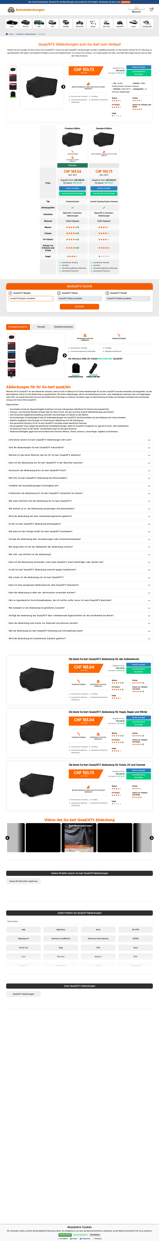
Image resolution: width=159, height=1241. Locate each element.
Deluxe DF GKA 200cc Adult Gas (23, 881)
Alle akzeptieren (65, 1235)
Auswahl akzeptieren (80, 1235)
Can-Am (98, 966)
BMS (135, 957)
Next (63, 87)
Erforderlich (64, 1238)
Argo (61, 948)
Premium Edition (72, 129)
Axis (23, 957)
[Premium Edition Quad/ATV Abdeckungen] (72, 139)
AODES (135, 939)
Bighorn (98, 957)
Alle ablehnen (95, 1235)
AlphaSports (23, 939)
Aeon (98, 930)
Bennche (61, 957)
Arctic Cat (23, 948)
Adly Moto (60, 930)
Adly (23, 930)
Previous (7, 838)
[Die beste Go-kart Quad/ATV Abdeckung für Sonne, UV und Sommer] (37, 785)
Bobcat (23, 966)
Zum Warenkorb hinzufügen (138, 73)
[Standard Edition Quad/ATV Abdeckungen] (103, 139)
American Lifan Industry (98, 939)
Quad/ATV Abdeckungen (26, 34)
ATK (98, 948)
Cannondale (135, 966)
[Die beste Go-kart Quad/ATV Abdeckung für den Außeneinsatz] (37, 679)
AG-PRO (135, 930)
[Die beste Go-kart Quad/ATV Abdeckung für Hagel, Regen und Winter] (37, 732)
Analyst (74, 1238)
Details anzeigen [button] (138, 67)
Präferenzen (86, 1238)
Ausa (135, 948)
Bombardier (61, 966)
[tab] (18, 327)
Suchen (79, 307)
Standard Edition (104, 129)
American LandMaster (60, 939)
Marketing (98, 1238)
